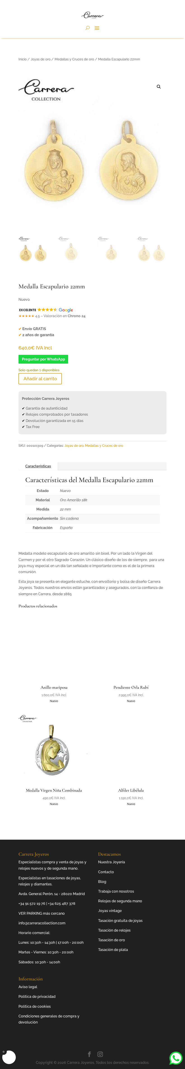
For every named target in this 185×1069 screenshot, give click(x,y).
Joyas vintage (110, 911)
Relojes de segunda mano (120, 901)
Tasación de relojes (114, 930)
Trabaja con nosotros (116, 891)
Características (38, 466)
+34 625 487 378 (61, 903)
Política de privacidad (37, 996)
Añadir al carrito (40, 378)
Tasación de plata (113, 950)
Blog (102, 882)
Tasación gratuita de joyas (120, 921)
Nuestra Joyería (111, 862)
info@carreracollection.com (41, 923)
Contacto (106, 872)
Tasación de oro (111, 940)
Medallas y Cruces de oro (74, 59)
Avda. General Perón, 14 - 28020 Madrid (51, 894)
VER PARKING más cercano (41, 913)
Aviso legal (27, 987)
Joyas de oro (41, 59)
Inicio (22, 59)
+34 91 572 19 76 (31, 903)
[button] (159, 87)
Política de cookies (34, 1006)
